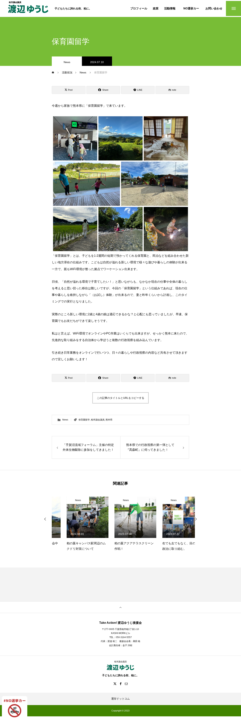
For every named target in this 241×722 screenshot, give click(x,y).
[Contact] (126, 683)
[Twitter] (115, 683)
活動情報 (169, 8)
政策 (156, 8)
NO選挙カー (191, 8)
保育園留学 (84, 419)
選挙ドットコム (120, 698)
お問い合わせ (213, 8)
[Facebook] (120, 683)
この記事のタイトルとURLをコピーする (120, 397)
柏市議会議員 (97, 419)
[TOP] (120, 607)
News (67, 62)
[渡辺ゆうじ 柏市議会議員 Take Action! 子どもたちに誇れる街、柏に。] (28, 11)
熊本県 (109, 419)
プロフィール (138, 8)
